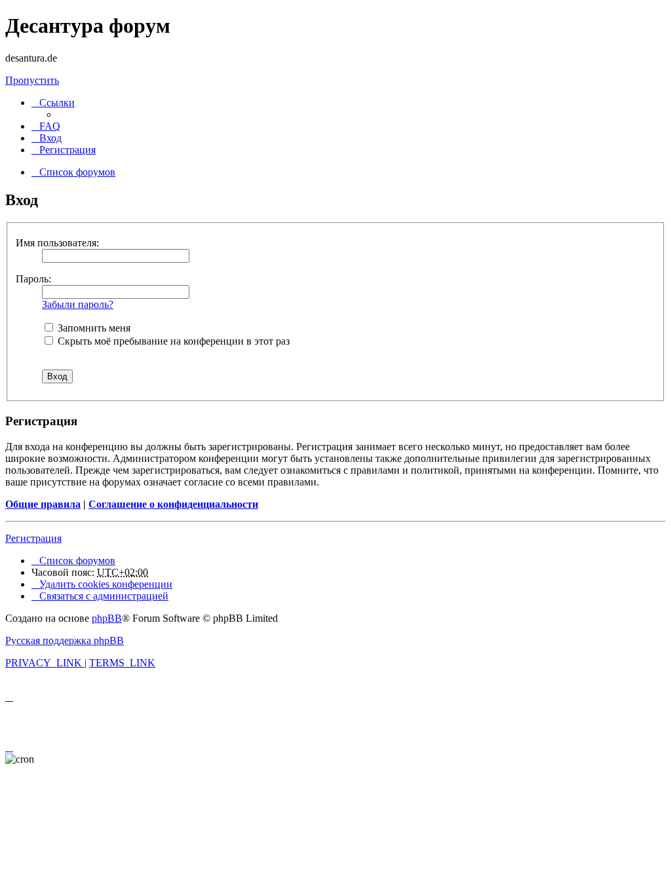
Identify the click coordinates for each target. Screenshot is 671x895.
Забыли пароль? (77, 304)
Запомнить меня (92, 327)
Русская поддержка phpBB (64, 640)
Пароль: (33, 278)
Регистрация (33, 538)
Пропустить (32, 80)
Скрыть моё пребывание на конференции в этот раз (172, 341)
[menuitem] (45, 126)
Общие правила (43, 504)
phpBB (107, 618)
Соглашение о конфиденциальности (173, 504)
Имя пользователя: (57, 242)
